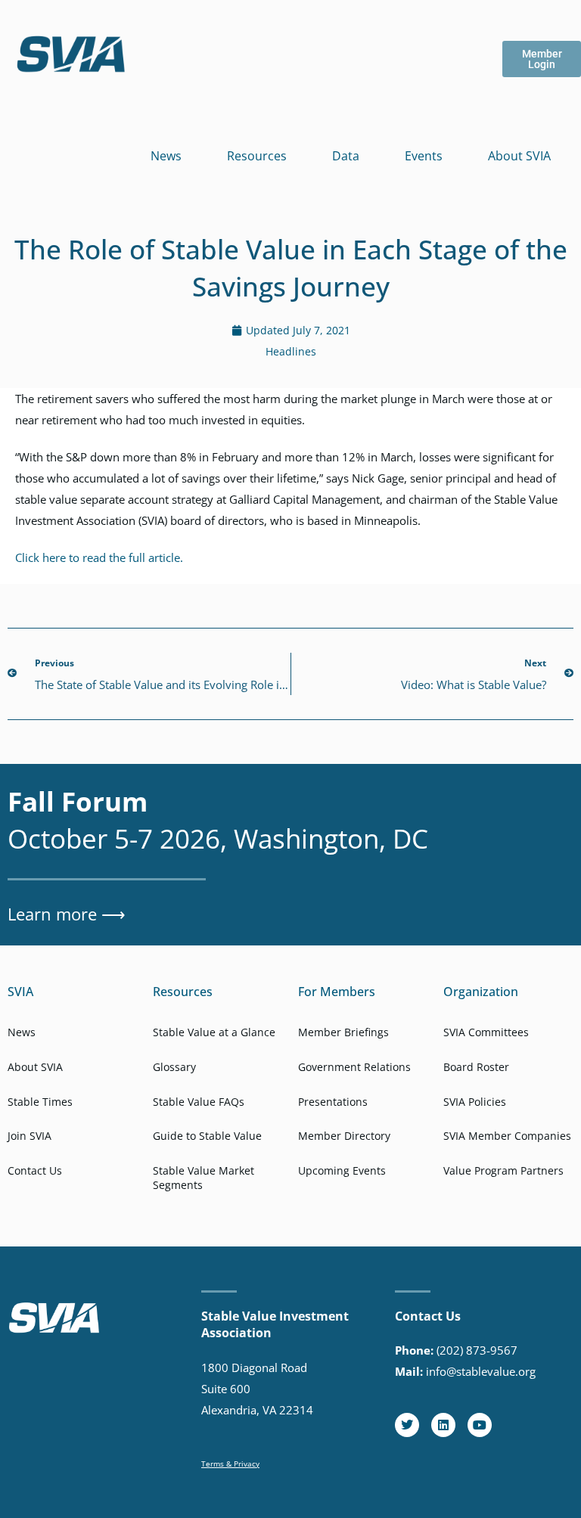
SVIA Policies (474, 1101)
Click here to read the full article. (99, 557)
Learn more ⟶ (67, 913)
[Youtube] (480, 1425)
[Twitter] (407, 1425)
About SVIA (519, 155)
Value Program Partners (503, 1170)
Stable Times (40, 1101)
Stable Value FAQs (198, 1101)
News (166, 155)
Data (345, 155)
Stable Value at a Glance (214, 1032)
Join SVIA (29, 1135)
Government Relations (354, 1067)
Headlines (291, 351)
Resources (257, 155)
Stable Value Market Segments (203, 1178)
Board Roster (476, 1067)
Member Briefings (343, 1032)
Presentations (333, 1101)
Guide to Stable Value (207, 1135)
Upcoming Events (342, 1170)
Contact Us (35, 1170)
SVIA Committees (486, 1032)
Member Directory (344, 1135)
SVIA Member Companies (507, 1135)
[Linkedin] (443, 1425)
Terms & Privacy (230, 1463)
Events (424, 155)
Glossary (174, 1067)
